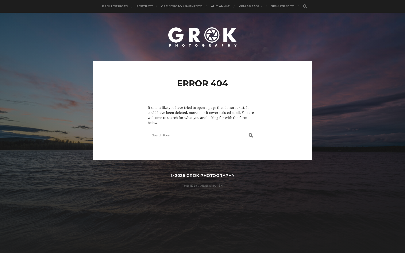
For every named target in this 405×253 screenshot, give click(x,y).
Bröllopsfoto (115, 6)
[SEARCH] (305, 6)
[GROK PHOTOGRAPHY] (202, 37)
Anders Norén (210, 185)
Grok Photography (210, 175)
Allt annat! (221, 6)
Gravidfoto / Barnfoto (181, 6)
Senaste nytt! (282, 6)
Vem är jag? (249, 6)
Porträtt (144, 6)
